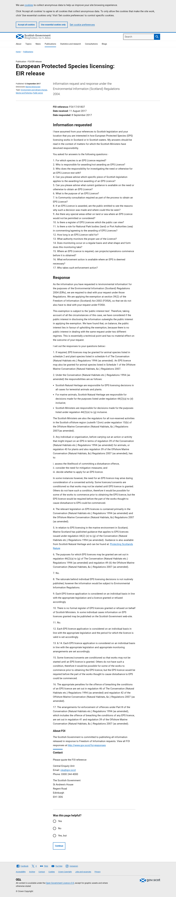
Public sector (38, 93)
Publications (50, 44)
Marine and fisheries (24, 93)
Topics (28, 44)
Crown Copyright (65, 872)
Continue (59, 846)
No (59, 828)
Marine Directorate (33, 87)
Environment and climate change (34, 90)
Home (18, 52)
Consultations (91, 44)
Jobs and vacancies (83, 872)
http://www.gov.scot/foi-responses (87, 745)
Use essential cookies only (53, 24)
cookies (28, 5)
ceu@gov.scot (68, 770)
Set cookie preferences (82, 24)
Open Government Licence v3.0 (60, 883)
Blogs (104, 44)
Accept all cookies (26, 24)
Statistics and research (70, 44)
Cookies (51, 872)
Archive (32, 872)
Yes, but (62, 835)
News (38, 44)
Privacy (97, 872)
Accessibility (21, 872)
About (18, 44)
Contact (42, 872)
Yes (60, 821)
